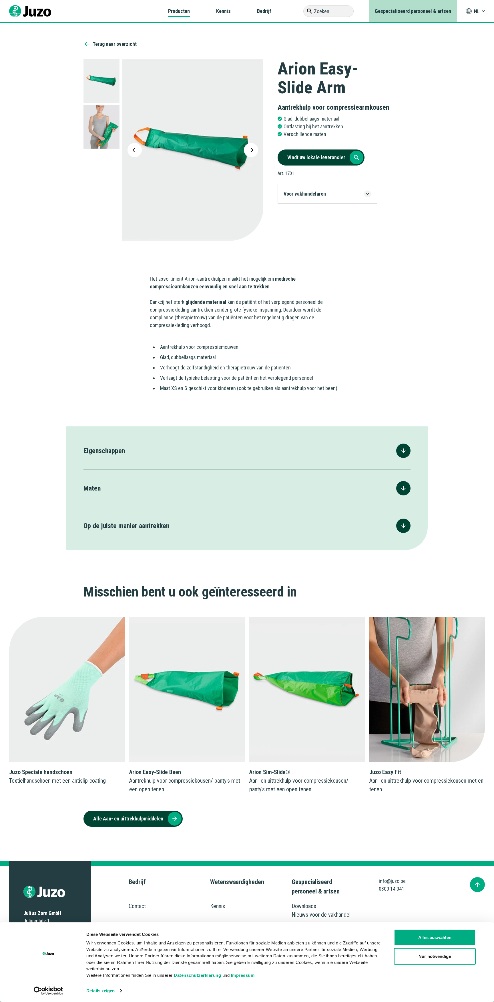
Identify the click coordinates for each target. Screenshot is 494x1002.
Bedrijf (264, 11)
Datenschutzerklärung (197, 975)
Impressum (243, 975)
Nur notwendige (435, 956)
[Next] (251, 150)
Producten (179, 11)
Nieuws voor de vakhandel (321, 914)
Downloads (304, 906)
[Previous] (135, 150)
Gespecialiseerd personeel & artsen (413, 11)
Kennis (223, 11)
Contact (137, 906)
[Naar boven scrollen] (477, 884)
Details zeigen (100, 990)
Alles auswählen (434, 937)
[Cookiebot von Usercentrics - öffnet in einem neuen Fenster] (48, 991)
